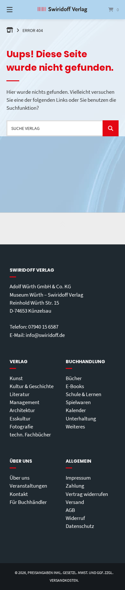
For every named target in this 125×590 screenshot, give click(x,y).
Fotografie (21, 426)
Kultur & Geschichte (32, 386)
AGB (70, 510)
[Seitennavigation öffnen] (17, 9)
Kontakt (19, 494)
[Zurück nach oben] (62, 228)
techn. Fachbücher (30, 434)
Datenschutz (80, 526)
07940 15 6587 (43, 326)
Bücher (74, 378)
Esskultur (20, 418)
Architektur (22, 410)
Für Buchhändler (28, 502)
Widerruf (75, 518)
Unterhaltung (81, 418)
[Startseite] (62, 9)
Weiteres (75, 426)
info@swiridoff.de (45, 335)
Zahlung (75, 485)
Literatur (19, 394)
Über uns (19, 477)
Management (24, 402)
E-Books (75, 386)
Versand (75, 502)
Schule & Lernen (83, 394)
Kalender (76, 410)
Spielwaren (78, 402)
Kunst (16, 378)
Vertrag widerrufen (87, 494)
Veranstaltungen (28, 485)
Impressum (78, 477)
